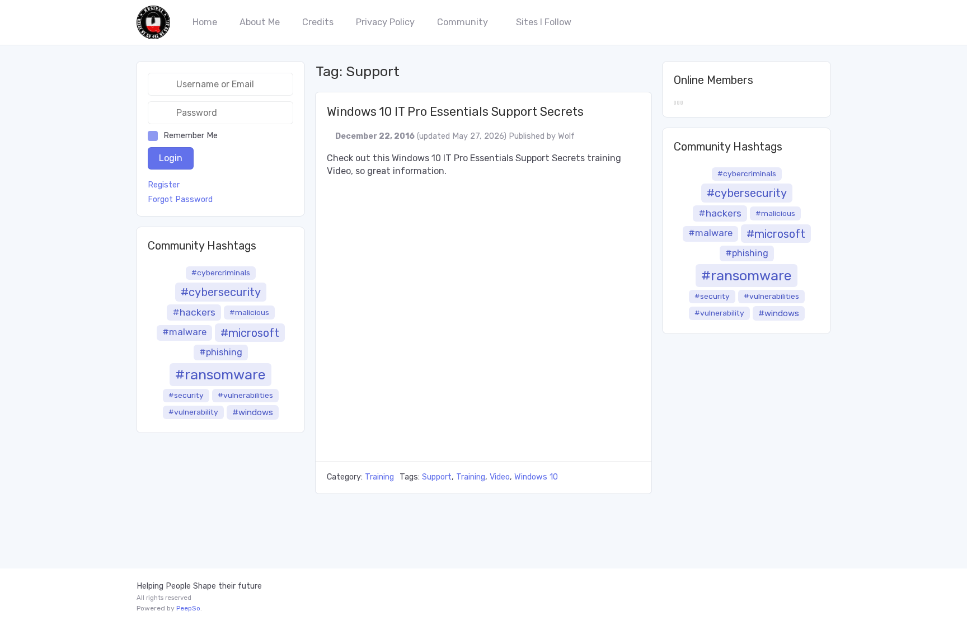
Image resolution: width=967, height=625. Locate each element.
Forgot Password (180, 199)
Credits (318, 22)
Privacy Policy (385, 22)
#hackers (193, 312)
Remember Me (190, 135)
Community (462, 22)
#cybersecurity (221, 292)
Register (164, 185)
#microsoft (249, 333)
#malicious (249, 312)
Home (205, 22)
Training (379, 477)
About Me (260, 22)
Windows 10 (536, 477)
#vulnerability (193, 411)
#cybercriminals (220, 272)
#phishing (220, 352)
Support (437, 477)
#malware (184, 332)
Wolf (566, 136)
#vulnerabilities (245, 395)
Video (500, 477)
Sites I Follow (543, 22)
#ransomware (220, 374)
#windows (252, 412)
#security (186, 395)
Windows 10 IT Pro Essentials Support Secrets (455, 112)
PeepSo (188, 608)
